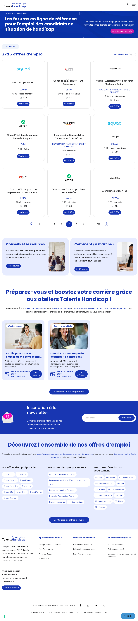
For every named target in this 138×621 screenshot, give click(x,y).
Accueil (10, 14)
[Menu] (134, 5)
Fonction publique (75, 502)
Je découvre (13, 265)
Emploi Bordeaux (10, 498)
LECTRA (115, 198)
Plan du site (44, 558)
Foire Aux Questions (82, 554)
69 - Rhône (119, 501)
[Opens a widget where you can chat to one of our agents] (127, 616)
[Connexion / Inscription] (128, 4)
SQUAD (23, 89)
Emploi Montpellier (11, 486)
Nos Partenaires (46, 549)
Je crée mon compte (122, 31)
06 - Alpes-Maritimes (103, 501)
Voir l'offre (23, 103)
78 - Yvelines (110, 477)
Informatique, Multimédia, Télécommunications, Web (67, 482)
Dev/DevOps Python (23, 82)
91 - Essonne (100, 507)
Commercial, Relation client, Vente (62, 474)
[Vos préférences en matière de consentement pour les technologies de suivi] (4, 616)
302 (98, 224)
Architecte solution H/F (114, 190)
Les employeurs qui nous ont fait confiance (122, 555)
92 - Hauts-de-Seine (126, 477)
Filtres (12, 46)
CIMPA (69, 89)
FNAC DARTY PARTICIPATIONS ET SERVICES (115, 91)
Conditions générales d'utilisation (60, 612)
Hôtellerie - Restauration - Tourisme (62, 496)
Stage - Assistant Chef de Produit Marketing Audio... (114, 82)
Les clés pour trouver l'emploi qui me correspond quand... (22, 355)
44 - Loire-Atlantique (116, 489)
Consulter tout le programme (69, 391)
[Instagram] (88, 605)
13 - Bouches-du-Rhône (104, 483)
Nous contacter (45, 554)
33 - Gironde (100, 489)
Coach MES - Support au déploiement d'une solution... (23, 191)
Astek (23, 144)
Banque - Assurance (57, 502)
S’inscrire (126, 417)
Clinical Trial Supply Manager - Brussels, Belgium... (23, 137)
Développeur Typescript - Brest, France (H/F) (69, 191)
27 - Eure (120, 483)
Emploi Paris (8, 474)
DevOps (115, 136)
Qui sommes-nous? (116, 549)
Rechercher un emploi (82, 544)
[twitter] (104, 605)
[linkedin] (96, 605)
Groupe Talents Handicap (50, 544)
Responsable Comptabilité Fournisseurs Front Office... (69, 137)
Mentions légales (37, 612)
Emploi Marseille (10, 480)
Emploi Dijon (21, 492)
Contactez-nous (11, 587)
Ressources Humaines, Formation (62, 490)
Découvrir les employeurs (84, 549)
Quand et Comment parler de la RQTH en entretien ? (67, 355)
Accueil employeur (116, 544)
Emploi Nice (26, 486)
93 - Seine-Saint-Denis (103, 495)
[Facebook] (80, 605)
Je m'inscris (36, 374)
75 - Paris (98, 477)
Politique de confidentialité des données (92, 612)
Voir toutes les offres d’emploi (69, 519)
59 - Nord (119, 495)
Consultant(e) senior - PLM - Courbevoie (69, 82)
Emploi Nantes (26, 480)
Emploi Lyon (22, 474)
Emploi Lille (8, 492)
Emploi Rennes (36, 492)
